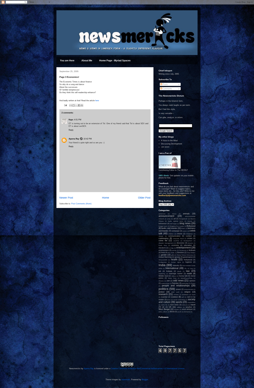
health (174, 259)
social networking (179, 299)
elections (162, 248)
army (168, 219)
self (183, 297)
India (162, 265)
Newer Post (66, 197)
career (185, 231)
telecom (185, 305)
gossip (177, 257)
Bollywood (191, 226)
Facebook (182, 250)
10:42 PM (87, 139)
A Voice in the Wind (169, 140)
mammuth (125, 379)
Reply (71, 130)
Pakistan (175, 283)
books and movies (169, 228)
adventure (162, 214)
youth (179, 312)
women (176, 309)
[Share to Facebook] (79, 105)
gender (164, 255)
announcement (166, 216)
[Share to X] (76, 105)
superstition (191, 302)
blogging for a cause (177, 226)
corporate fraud (178, 238)
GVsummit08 (163, 260)
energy (171, 248)
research (163, 294)
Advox (174, 214)
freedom (180, 252)
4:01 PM (77, 120)
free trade (171, 252)
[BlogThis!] (73, 105)
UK (163, 307)
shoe (169, 299)
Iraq (191, 268)
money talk (183, 276)
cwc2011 (176, 241)
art (175, 219)
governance (188, 257)
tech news (174, 305)
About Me (86, 60)
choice (179, 234)
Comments (167, 89)
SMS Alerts (164, 175)
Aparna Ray (74, 139)
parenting (185, 283)
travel (193, 305)
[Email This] (70, 105)
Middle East (163, 276)
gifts (172, 255)
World (172, 312)
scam (193, 294)
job (160, 271)
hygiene (188, 262)
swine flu (164, 305)
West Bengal (164, 309)
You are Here (67, 60)
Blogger (145, 379)
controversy (164, 238)
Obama (161, 281)
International (172, 268)
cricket (189, 238)
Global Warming (165, 257)
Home (105, 197)
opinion (192, 281)
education (188, 245)
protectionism (188, 289)
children (171, 234)
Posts (165, 84)
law (188, 271)
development (187, 241)
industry (176, 265)
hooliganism (163, 262)
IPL (185, 268)
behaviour (163, 223)
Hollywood (188, 260)
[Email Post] (65, 105)
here (97, 100)
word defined (187, 309)
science (174, 297)
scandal (164, 297)
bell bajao (173, 223)
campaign (175, 231)
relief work (175, 292)
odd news (178, 280)
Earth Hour (163, 245)
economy (175, 245)
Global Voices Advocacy (185, 255)
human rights (176, 262)
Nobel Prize (172, 278)
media (189, 273)
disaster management (166, 243)
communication (174, 236)
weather (189, 307)
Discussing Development (171, 144)
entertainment (183, 247)
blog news (185, 223)
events (174, 250)
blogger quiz (163, 226)
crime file (163, 240)
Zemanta (187, 312)
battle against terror (175, 221)
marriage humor (175, 273)
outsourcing (165, 283)
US (170, 307)
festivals (192, 250)
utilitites (179, 307)
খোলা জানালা (165, 147)
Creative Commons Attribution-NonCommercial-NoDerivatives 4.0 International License (147, 368)
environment (164, 250)
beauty (190, 221)
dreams (190, 243)
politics (163, 288)
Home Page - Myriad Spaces (115, 60)
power (178, 289)
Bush (183, 228)
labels (179, 271)
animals (186, 214)
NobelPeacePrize (186, 278)
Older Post (144, 197)
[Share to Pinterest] (81, 105)
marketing (162, 273)
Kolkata (169, 271)
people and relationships (176, 285)
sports (179, 302)
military (173, 276)
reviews (176, 294)
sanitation (185, 294)
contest (189, 236)
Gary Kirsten (191, 252)
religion (187, 292)
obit (168, 281)
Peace (193, 283)
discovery (180, 243)
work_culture (163, 312)
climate (161, 236)
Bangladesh (183, 219)
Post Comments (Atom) (81, 204)
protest (161, 292)
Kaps (71, 120)
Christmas (189, 234)
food (163, 252)
